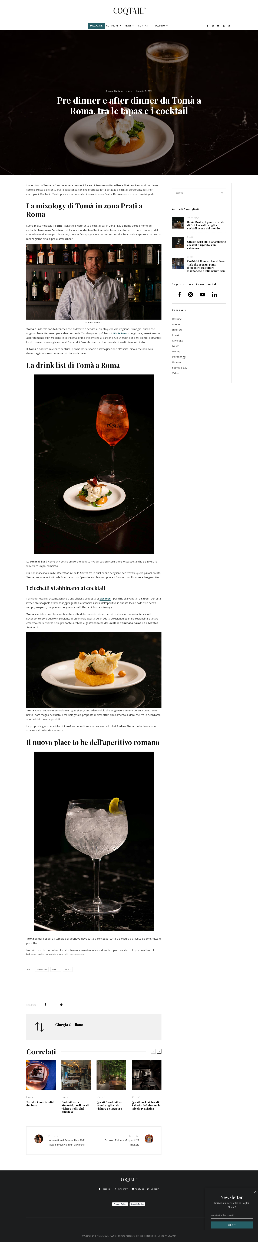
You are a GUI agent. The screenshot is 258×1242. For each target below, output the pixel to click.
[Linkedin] (223, 25)
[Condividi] (45, 1004)
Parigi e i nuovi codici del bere (40, 1104)
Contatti (144, 25)
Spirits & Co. (179, 367)
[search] (222, 193)
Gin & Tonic (120, 333)
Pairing (176, 351)
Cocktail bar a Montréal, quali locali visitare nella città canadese (75, 1107)
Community (113, 25)
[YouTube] (218, 25)
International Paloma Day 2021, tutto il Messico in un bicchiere (67, 1140)
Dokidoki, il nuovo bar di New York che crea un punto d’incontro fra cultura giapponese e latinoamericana (206, 266)
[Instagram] (212, 25)
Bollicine (177, 319)
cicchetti (105, 598)
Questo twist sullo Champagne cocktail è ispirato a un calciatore (206, 245)
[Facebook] (207, 25)
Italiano (159, 25)
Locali (56, 969)
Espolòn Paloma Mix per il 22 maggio (122, 1140)
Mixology (177, 340)
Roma (68, 969)
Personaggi (193, 217)
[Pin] (61, 1004)
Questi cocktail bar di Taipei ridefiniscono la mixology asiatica (146, 1105)
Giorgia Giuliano (114, 91)
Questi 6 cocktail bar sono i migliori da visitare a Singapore (110, 1105)
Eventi (176, 324)
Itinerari (129, 91)
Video (175, 373)
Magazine (96, 25)
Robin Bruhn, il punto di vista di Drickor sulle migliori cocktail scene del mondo (205, 225)
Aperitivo (42, 969)
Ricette (190, 237)
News (127, 25)
